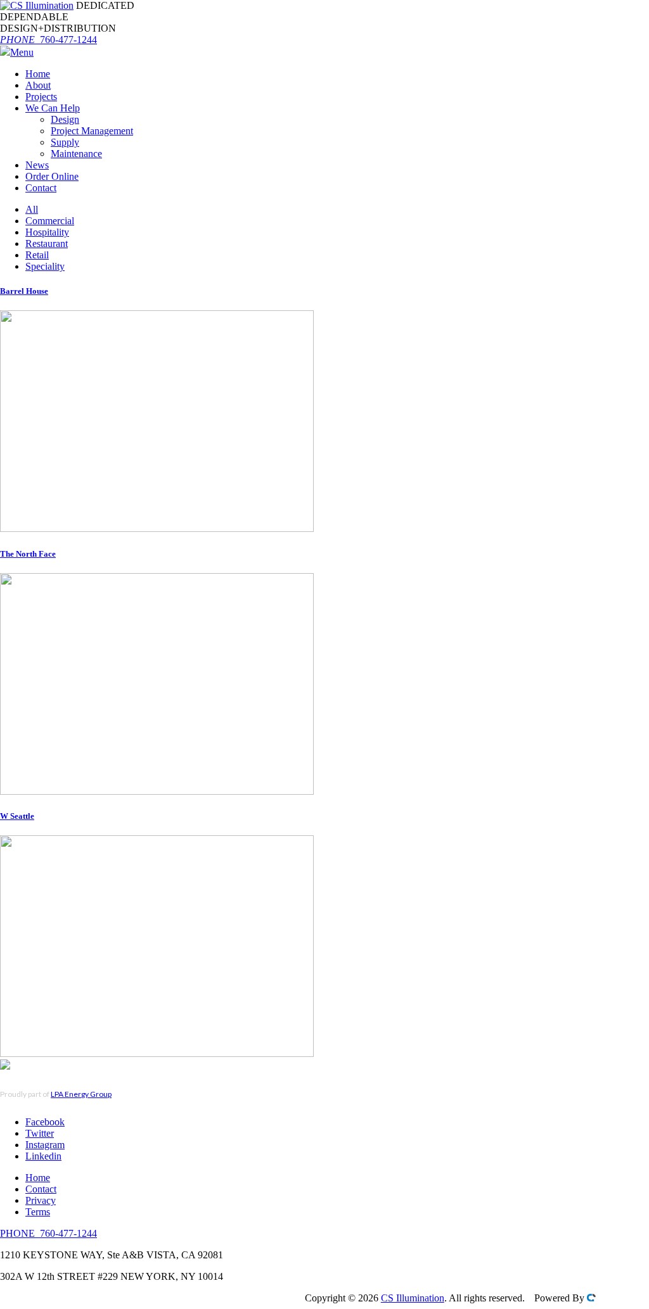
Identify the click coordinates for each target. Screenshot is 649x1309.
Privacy (40, 1200)
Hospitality (47, 232)
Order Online (52, 176)
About (38, 85)
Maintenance (76, 153)
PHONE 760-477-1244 (48, 1233)
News (37, 165)
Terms (37, 1211)
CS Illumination (412, 1298)
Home (37, 73)
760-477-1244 (48, 39)
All (31, 209)
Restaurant (46, 243)
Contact (40, 187)
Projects (41, 96)
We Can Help (52, 108)
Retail (37, 255)
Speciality (45, 266)
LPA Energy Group (81, 1094)
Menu (22, 52)
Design (65, 119)
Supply (65, 142)
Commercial (49, 220)
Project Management (92, 130)
